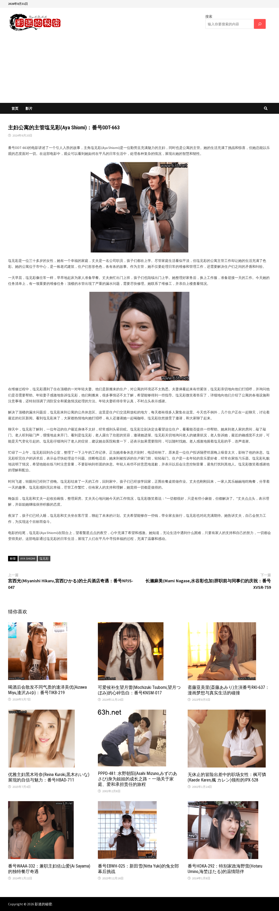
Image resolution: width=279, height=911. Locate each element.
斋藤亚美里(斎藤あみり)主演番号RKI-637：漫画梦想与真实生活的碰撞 (228, 690)
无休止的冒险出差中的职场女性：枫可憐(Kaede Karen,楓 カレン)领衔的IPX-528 (227, 777)
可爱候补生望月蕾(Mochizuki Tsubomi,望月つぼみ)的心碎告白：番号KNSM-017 (139, 690)
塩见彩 (44, 558)
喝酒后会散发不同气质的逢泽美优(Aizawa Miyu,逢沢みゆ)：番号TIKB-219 (47, 690)
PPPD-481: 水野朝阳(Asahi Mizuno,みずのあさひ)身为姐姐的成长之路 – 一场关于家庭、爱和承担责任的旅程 (137, 779)
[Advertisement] (139, 70)
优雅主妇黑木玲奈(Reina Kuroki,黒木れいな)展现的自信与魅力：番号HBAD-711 (48, 777)
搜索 (208, 16)
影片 (29, 108)
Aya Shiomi (27, 558)
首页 (15, 108)
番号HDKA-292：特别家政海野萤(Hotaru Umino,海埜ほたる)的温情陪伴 (225, 868)
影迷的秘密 (43, 904)
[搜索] (260, 24)
